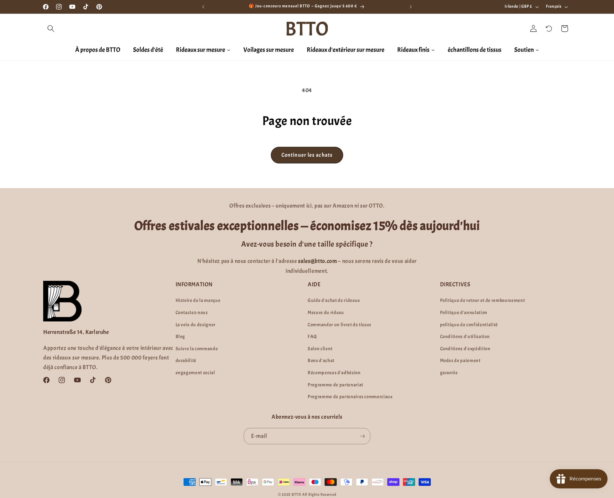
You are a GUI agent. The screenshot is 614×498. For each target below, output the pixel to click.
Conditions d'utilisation (465, 336)
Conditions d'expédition (465, 348)
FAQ (312, 336)
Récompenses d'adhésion (334, 372)
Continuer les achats (307, 155)
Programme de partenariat (335, 385)
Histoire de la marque (198, 300)
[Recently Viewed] (549, 28)
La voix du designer (196, 324)
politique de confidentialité (469, 324)
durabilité (186, 360)
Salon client (320, 348)
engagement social (195, 372)
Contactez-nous (192, 312)
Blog (180, 336)
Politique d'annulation (464, 312)
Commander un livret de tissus (339, 324)
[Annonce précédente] (203, 6)
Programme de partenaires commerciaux (350, 396)
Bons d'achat (321, 360)
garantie (449, 372)
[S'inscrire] (362, 436)
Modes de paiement (460, 360)
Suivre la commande (197, 348)
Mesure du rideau (326, 312)
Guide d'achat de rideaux (334, 300)
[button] (51, 28)
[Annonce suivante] (411, 6)
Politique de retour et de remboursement (482, 300)
